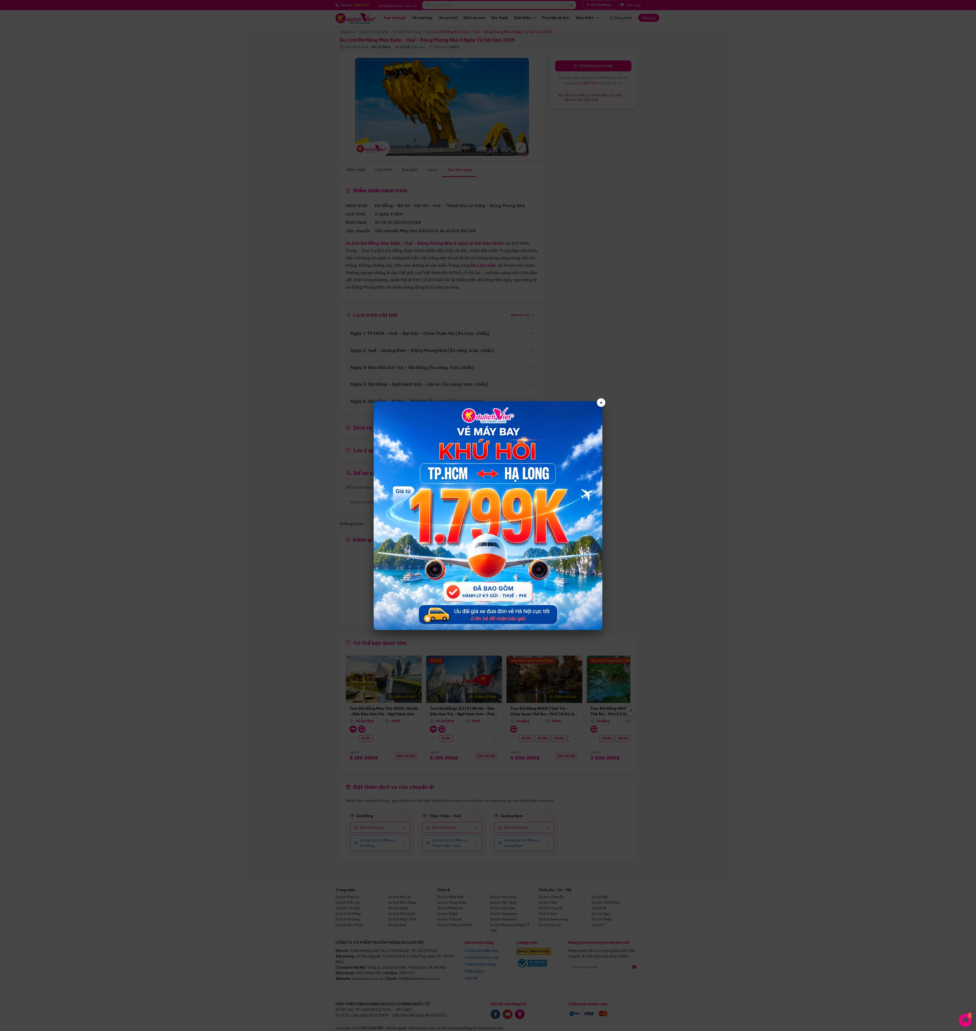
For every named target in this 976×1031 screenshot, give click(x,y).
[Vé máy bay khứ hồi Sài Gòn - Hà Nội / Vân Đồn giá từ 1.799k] (488, 515)
